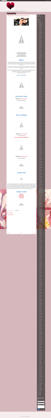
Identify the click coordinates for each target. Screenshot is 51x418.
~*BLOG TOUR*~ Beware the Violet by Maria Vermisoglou (41, 209)
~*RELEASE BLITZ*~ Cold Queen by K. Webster (40, 134)
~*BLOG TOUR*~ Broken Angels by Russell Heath (41, 381)
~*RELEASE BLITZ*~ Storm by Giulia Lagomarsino (41, 281)
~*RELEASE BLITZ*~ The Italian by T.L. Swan (40, 120)
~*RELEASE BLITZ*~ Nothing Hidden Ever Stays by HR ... (41, 102)
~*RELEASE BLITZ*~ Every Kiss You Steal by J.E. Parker (41, 91)
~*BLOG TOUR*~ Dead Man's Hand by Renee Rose (41, 33)
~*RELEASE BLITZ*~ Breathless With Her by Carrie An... (41, 363)
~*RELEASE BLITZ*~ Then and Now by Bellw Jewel (40, 140)
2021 (39, 20)
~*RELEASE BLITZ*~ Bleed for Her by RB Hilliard (40, 372)
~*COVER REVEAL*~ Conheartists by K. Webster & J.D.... (41, 293)
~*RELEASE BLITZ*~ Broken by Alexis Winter (40, 327)
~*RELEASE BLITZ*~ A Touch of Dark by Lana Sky (40, 353)
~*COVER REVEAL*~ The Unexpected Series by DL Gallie (41, 286)
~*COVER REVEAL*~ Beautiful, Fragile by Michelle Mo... (40, 78)
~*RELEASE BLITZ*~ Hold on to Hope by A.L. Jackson (40, 153)
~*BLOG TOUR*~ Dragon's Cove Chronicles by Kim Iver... (41, 182)
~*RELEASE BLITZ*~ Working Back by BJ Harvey (40, 319)
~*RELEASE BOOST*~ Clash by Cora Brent (40, 142)
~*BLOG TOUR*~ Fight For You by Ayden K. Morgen (41, 216)
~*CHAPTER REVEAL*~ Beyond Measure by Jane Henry (40, 87)
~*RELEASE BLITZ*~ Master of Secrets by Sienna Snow (41, 72)
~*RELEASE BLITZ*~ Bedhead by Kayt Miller (40, 224)
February (40, 389)
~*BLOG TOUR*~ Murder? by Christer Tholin (41, 187)
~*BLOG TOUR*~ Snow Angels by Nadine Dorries (41, 227)
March (39, 388)
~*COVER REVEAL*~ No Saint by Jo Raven (40, 179)
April (39, 387)
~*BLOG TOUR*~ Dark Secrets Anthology (41, 337)
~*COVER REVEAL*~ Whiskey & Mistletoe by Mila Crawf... (40, 50)
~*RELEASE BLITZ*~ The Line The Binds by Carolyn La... (41, 367)
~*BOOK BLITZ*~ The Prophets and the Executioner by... (41, 377)
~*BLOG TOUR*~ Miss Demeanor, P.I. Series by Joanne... (41, 105)
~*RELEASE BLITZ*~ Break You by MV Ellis (41, 358)
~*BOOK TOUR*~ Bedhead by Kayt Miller (41, 132)
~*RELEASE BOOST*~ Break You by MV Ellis (40, 156)
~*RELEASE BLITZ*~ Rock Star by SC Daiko (40, 58)
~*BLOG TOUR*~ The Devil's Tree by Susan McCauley (41, 211)
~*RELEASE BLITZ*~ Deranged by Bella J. (40, 322)
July (39, 384)
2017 (39, 392)
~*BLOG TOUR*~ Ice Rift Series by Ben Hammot (41, 259)
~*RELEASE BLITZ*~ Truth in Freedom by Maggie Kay (40, 44)
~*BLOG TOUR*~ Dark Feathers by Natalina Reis (41, 335)
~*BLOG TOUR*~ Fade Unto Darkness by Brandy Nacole (41, 234)
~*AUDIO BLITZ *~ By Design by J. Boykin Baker (40, 339)
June (39, 385)
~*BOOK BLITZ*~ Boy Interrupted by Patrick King (41, 342)
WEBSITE (21, 194)
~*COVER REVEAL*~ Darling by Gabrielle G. (40, 361)
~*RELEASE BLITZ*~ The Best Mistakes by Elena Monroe (40, 47)
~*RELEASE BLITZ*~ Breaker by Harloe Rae (40, 279)
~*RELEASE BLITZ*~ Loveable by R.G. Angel (40, 197)
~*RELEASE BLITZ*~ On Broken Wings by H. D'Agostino (40, 290)
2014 (39, 395)
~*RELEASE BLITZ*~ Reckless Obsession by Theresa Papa (40, 240)
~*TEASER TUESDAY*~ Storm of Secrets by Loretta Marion (40, 129)
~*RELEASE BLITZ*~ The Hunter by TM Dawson (40, 27)
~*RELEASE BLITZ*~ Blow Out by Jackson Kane (41, 200)
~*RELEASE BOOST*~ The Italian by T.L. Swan (40, 38)
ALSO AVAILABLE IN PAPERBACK (21, 137)
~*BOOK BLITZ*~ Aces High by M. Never (41, 243)
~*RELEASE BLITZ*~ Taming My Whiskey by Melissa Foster (40, 299)
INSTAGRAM (21, 196)
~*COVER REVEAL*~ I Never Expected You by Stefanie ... (41, 158)
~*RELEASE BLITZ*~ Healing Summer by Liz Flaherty (41, 93)
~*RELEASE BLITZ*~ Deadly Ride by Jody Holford (41, 369)
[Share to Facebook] (17, 210)
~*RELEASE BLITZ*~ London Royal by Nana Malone (40, 347)
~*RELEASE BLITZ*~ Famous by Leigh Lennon (40, 237)
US (20, 98)
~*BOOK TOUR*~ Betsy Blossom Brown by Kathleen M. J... (41, 195)
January (40, 390)
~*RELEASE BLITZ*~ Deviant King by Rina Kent (41, 250)
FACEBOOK (21, 195)
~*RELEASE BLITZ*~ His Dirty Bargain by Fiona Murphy (41, 303)
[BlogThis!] (16, 210)
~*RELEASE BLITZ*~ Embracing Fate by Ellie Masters (41, 75)
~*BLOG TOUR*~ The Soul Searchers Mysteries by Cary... (41, 296)
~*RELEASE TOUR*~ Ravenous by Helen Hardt (40, 123)
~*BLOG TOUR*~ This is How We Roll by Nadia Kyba (41, 314)
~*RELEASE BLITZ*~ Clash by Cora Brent (40, 267)
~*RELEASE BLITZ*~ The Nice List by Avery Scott (40, 53)
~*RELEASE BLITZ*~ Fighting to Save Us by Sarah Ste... (40, 29)
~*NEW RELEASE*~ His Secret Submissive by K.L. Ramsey (40, 203)
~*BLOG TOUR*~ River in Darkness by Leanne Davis (41, 150)
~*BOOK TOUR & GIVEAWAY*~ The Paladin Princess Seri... (41, 264)
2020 (39, 21)
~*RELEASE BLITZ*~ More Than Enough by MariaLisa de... (40, 167)
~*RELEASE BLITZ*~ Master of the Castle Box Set (41, 70)
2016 (39, 393)
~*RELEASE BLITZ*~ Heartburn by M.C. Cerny (40, 118)
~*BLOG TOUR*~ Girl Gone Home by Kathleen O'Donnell (41, 219)
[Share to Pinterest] (18, 210)
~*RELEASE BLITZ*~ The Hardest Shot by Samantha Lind (40, 276)
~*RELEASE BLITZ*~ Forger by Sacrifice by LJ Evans (41, 350)
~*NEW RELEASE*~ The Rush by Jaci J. (40, 206)
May (39, 386)
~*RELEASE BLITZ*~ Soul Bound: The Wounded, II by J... (41, 97)
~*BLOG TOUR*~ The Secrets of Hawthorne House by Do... (41, 311)
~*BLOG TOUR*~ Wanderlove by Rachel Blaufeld (41, 284)
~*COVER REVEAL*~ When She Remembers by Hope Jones (41, 253)
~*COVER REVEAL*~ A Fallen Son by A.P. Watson (40, 245)
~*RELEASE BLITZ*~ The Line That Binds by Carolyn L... (41, 316)
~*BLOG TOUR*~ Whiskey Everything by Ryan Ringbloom (41, 170)
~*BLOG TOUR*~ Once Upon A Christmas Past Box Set (41, 229)
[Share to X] (16, 210)
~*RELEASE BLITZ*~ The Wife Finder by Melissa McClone (40, 269)
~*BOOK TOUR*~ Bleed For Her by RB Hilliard (41, 164)
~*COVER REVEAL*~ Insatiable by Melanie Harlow (41, 137)
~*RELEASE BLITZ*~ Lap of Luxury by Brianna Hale (41, 305)
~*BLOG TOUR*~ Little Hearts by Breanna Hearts (41, 214)
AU (26, 98)
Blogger (29, 416)
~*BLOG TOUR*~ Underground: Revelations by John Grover (41, 256)
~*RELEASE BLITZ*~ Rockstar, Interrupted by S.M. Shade (40, 111)
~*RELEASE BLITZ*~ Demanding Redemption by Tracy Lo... (41, 41)
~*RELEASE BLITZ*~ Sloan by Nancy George (40, 330)
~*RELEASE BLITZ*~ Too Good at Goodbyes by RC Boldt (40, 114)
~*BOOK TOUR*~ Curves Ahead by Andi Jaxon (41, 332)
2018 (39, 391)
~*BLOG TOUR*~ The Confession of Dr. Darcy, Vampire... (41, 262)
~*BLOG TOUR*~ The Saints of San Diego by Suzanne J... (41, 248)
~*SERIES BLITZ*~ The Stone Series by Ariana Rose (41, 148)
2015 (39, 394)
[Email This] (15, 210)
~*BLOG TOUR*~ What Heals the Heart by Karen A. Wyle (41, 189)
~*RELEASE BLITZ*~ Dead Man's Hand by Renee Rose (40, 177)
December (40, 23)
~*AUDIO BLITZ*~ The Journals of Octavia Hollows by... (41, 64)
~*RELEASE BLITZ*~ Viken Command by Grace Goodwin (41, 67)
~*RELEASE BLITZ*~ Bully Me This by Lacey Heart (40, 56)
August (40, 383)
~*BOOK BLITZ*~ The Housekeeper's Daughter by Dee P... (41, 355)
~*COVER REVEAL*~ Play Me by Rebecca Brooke (40, 173)
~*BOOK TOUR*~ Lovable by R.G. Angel (41, 100)
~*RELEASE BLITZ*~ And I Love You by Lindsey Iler (40, 85)
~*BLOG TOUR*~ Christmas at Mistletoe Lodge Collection (41, 192)
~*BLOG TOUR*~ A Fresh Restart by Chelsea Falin (41, 185)
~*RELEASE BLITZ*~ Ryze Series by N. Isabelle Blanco (41, 375)
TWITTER (21, 197)
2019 (39, 22)
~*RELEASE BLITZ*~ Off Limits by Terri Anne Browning (41, 108)
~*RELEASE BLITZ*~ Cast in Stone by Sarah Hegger (40, 35)
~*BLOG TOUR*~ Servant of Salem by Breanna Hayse (41, 232)
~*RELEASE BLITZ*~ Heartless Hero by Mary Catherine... (40, 272)
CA (24, 98)
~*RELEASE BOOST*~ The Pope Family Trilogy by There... (40, 82)
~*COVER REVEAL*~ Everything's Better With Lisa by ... (41, 162)
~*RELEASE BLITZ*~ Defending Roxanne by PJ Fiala (41, 308)
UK (22, 98)
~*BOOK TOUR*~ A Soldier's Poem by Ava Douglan (41, 145)
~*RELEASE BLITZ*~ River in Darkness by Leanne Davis (41, 324)
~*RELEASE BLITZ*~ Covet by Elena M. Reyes (41, 344)
